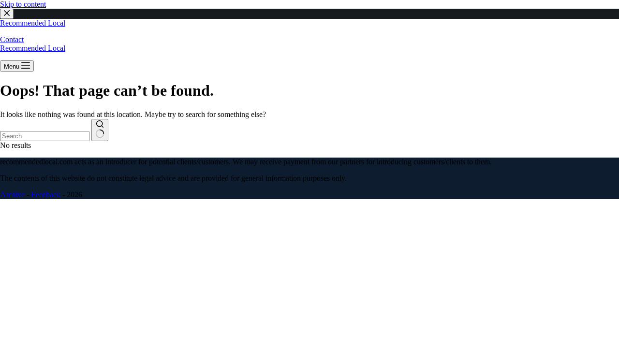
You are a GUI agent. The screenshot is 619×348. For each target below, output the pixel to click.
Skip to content (23, 4)
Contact (12, 39)
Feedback (45, 194)
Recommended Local (32, 23)
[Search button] (99, 130)
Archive (12, 194)
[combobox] (44, 136)
